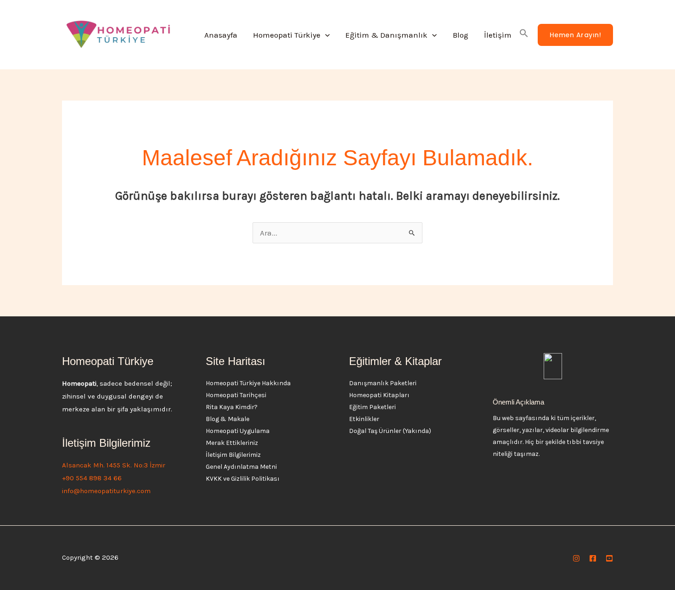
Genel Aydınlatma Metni (241, 467)
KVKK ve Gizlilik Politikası (243, 479)
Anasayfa (220, 34)
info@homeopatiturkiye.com (106, 491)
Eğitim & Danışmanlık (386, 34)
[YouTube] (609, 558)
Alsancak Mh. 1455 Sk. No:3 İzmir (113, 465)
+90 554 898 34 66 (92, 478)
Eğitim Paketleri (372, 407)
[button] (325, 34)
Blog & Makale (227, 419)
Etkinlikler (364, 419)
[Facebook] (592, 558)
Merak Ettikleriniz (232, 443)
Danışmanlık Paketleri (382, 383)
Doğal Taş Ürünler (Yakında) (390, 431)
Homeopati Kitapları (379, 395)
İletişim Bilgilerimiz (233, 455)
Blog (460, 34)
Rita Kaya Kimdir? (232, 407)
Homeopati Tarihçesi (236, 395)
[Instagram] (576, 558)
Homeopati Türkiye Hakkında (248, 383)
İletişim (498, 34)
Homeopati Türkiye (287, 34)
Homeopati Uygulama (238, 431)
